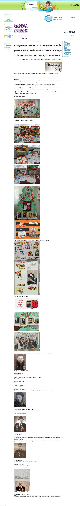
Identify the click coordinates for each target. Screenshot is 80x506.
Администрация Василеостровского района (67, 49)
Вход (31, 0)
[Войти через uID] (7, 45)
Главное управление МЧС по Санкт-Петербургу (67, 45)
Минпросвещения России (67, 41)
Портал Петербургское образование (67, 48)
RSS (33, 0)
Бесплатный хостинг (64, 56)
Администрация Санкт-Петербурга (67, 43)
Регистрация (29, 0)
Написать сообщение (69, 38)
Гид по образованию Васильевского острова (67, 50)
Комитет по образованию (67, 44)
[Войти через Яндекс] (10, 45)
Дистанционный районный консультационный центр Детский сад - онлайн (67, 53)
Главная (27, 0)
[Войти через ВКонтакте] (8, 45)
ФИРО (65, 42)
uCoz (68, 56)
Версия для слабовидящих (76, 5)
